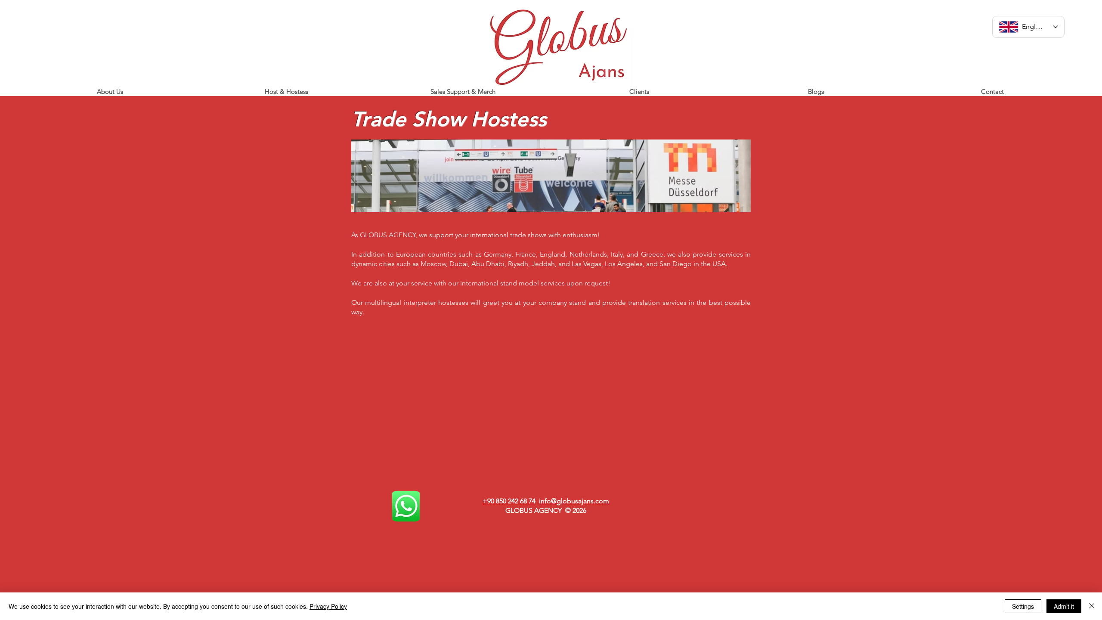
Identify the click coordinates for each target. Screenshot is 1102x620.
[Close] (1092, 606)
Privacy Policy (328, 606)
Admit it (1064, 606)
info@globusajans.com (574, 501)
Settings (1023, 606)
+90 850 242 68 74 (509, 501)
